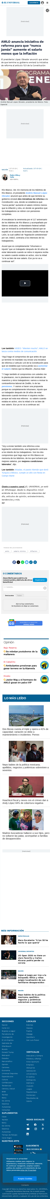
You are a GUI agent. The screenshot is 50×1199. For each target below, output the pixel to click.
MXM (4, 1092)
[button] (34, 2)
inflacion (33, 551)
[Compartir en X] (18, 562)
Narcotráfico (7, 1061)
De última (6, 1101)
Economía (6, 1070)
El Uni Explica (7, 1040)
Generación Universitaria (31, 1072)
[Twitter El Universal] (43, 1125)
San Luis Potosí (32, 1040)
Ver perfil (14, 179)
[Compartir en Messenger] (26, 562)
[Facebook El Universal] (35, 1125)
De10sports (31, 1080)
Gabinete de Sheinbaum (7, 1044)
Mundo (5, 1049)
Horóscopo (30, 1095)
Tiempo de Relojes (9, 1135)
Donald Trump (8, 1052)
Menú (4, 1098)
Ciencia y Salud (8, 1089)
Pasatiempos (31, 1092)
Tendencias (6, 1086)
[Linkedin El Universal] (27, 1134)
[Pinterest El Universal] (43, 1129)
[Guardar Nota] (35, 562)
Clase (4, 1117)
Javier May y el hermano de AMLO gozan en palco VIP (20, 681)
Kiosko (7, 676)
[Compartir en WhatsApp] (22, 562)
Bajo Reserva (10, 647)
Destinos (5, 1104)
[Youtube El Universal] (28, 1129)
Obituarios (30, 1068)
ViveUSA (29, 1086)
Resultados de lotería (32, 1099)
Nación (5, 170)
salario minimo (20, 551)
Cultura (5, 1079)
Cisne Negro (7, 1138)
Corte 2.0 (5, 1028)
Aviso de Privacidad (28, 1170)
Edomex (29, 1025)
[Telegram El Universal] (27, 1125)
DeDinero (30, 1083)
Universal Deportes (10, 1073)
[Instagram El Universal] (36, 1129)
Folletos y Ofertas (33, 1059)
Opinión (9, 642)
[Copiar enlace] (31, 562)
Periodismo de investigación (8, 1035)
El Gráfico (30, 1077)
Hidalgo (29, 1034)
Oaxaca (29, 1028)
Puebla (29, 1031)
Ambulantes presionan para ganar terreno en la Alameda (20, 667)
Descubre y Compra (34, 1056)
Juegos (29, 1089)
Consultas (6, 1110)
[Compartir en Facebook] (14, 562)
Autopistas (6, 1107)
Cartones (5, 1067)
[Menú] (47, 2)
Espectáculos (7, 1076)
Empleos (30, 1065)
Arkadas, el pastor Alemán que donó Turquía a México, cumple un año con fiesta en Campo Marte (25, 473)
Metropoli (6, 1055)
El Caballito (9, 662)
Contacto (25, 1185)
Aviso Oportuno (32, 1062)
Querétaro (30, 1037)
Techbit (5, 1095)
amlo (7, 551)
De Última (6, 1126)
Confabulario (7, 1082)
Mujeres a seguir (8, 1031)
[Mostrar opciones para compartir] (47, 10)
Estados (5, 1058)
